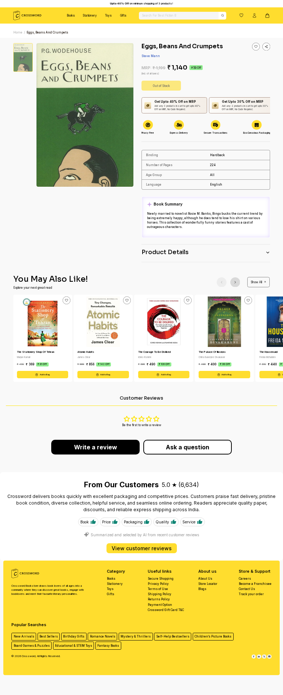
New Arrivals (24, 636)
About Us (205, 578)
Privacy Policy (158, 584)
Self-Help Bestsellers (172, 636)
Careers (245, 578)
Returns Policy (159, 599)
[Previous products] (222, 282)
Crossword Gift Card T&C (166, 610)
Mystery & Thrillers (135, 636)
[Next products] (235, 282)
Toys (108, 15)
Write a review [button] (95, 447)
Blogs (202, 589)
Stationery (90, 15)
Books (71, 15)
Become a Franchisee (255, 584)
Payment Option (160, 605)
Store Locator (207, 584)
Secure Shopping (161, 578)
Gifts (123, 15)
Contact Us (247, 589)
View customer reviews (142, 548)
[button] (241, 15)
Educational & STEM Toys (73, 645)
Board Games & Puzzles (32, 645)
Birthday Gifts (73, 636)
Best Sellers (48, 636)
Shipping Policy (159, 594)
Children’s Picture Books (213, 636)
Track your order (251, 594)
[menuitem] (71, 15)
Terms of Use (158, 589)
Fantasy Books (108, 645)
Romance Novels (102, 636)
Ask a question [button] (187, 447)
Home (17, 32)
